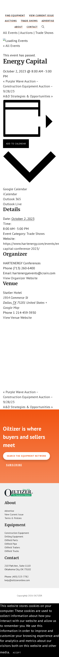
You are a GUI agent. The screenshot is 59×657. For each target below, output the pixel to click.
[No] (27, 653)
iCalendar (10, 194)
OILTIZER (29, 7)
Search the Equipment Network (26, 456)
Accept (17, 652)
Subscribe (14, 465)
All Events (10, 33)
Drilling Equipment (14, 536)
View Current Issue (14, 514)
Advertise (9, 510)
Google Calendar (15, 189)
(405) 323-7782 (20, 576)
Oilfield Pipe (11, 543)
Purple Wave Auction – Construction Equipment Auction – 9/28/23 (27, 86)
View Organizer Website (20, 278)
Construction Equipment (17, 532)
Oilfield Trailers (12, 547)
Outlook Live (12, 204)
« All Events (11, 46)
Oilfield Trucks (12, 551)
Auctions (26, 33)
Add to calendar (16, 143)
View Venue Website (17, 317)
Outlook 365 (12, 199)
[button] (43, 26)
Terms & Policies (13, 518)
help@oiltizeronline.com (17, 580)
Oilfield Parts (11, 540)
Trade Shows (44, 33)
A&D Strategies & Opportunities (28, 96)
